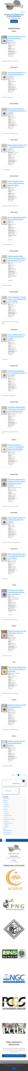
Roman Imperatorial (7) (7, 830)
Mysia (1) (5, 817)
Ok (14, 1068)
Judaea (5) (6, 809)
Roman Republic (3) (7, 834)
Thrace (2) (6, 826)
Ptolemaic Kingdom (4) (8, 823)
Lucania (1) (6, 811)
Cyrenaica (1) (6, 806)
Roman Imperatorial (14, 103)
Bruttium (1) (6, 804)
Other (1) (5, 828)
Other (14, 662)
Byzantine (14, 31)
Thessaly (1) (6, 824)
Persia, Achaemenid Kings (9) (9, 819)
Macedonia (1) (6, 813)
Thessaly (14, 585)
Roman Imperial (14, 67)
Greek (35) (5, 800)
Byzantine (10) (6, 798)
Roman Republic (14, 512)
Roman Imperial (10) (7, 832)
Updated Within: (16, 783)
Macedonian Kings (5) (8, 815)
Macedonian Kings (14, 365)
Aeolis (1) (6, 802)
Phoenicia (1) (6, 821)
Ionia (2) (5, 808)
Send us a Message (14, 862)
